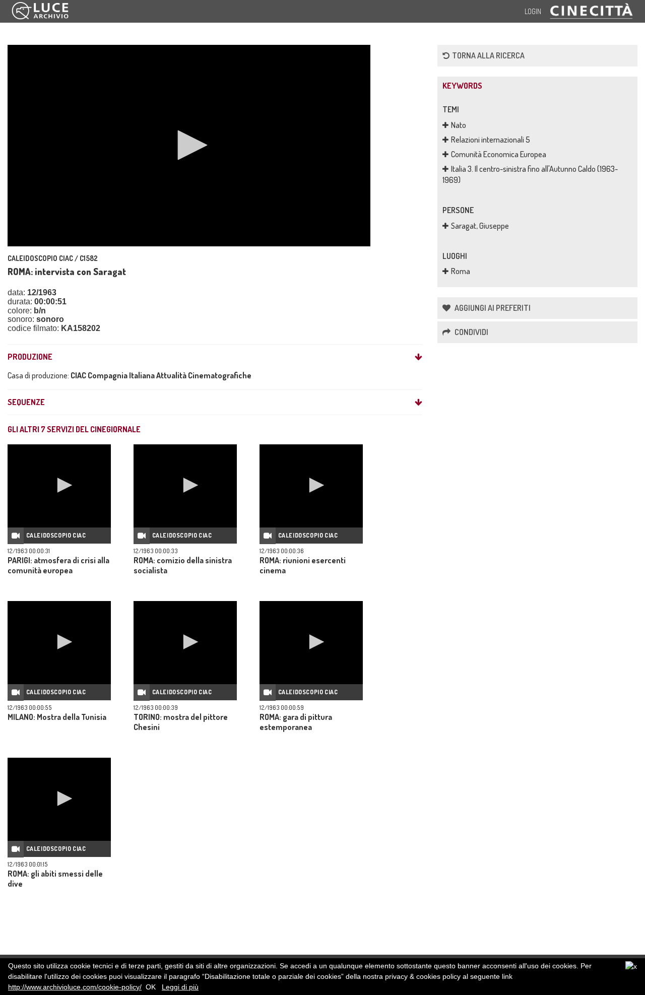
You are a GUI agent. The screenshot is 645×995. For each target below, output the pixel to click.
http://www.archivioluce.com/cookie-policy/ (75, 987)
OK (151, 987)
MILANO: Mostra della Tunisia (57, 717)
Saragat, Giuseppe (480, 226)
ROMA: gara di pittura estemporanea (296, 722)
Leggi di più (180, 987)
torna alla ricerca (488, 55)
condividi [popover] (470, 332)
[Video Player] (189, 145)
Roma (460, 271)
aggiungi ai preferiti (492, 308)
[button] (189, 145)
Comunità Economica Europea (498, 154)
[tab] (215, 357)
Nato (458, 125)
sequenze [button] (26, 402)
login (533, 11)
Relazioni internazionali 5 (490, 140)
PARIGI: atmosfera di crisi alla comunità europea (58, 565)
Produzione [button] (30, 357)
